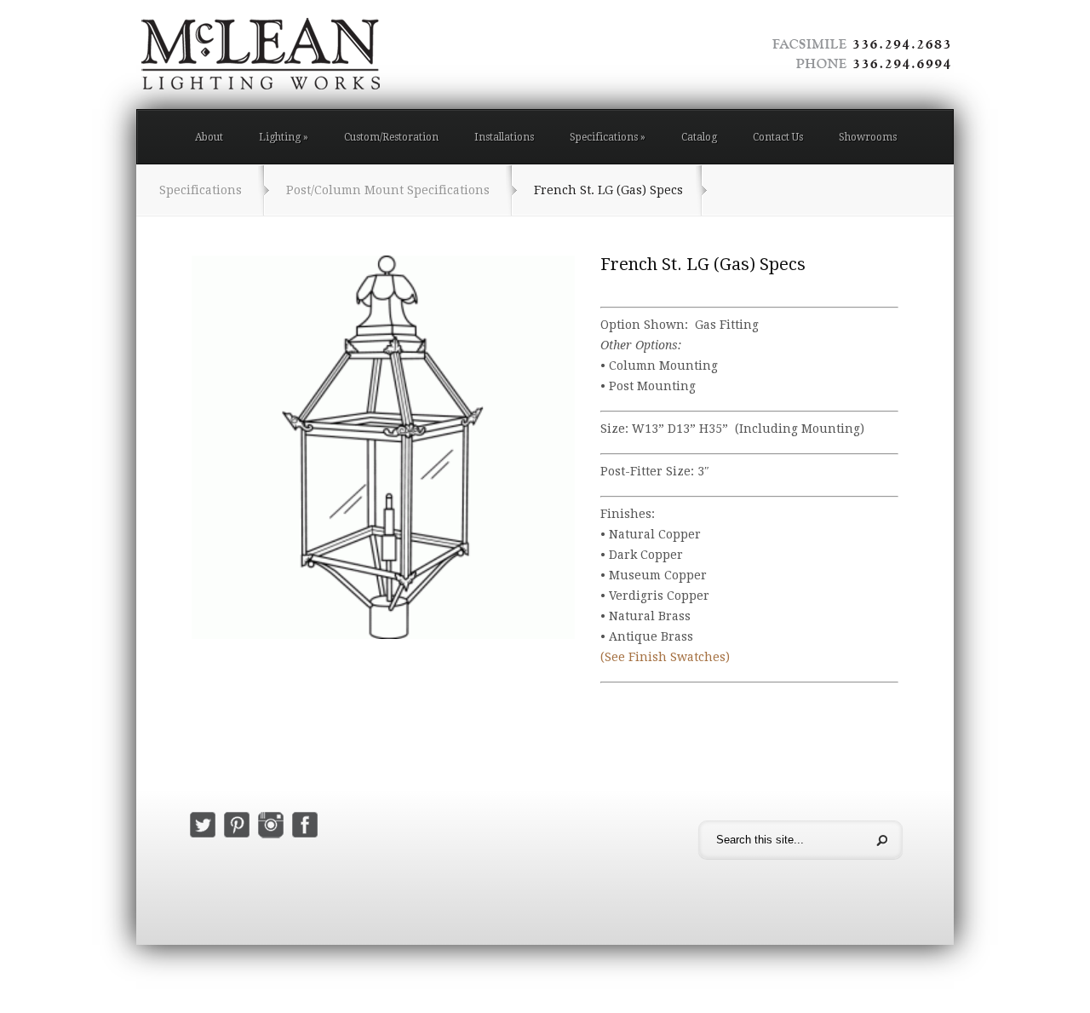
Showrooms (868, 137)
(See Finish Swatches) (665, 657)
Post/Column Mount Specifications (388, 190)
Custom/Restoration (391, 137)
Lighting (283, 137)
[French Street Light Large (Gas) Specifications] (383, 447)
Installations (504, 137)
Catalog (699, 137)
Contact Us (778, 137)
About (209, 137)
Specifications (607, 137)
